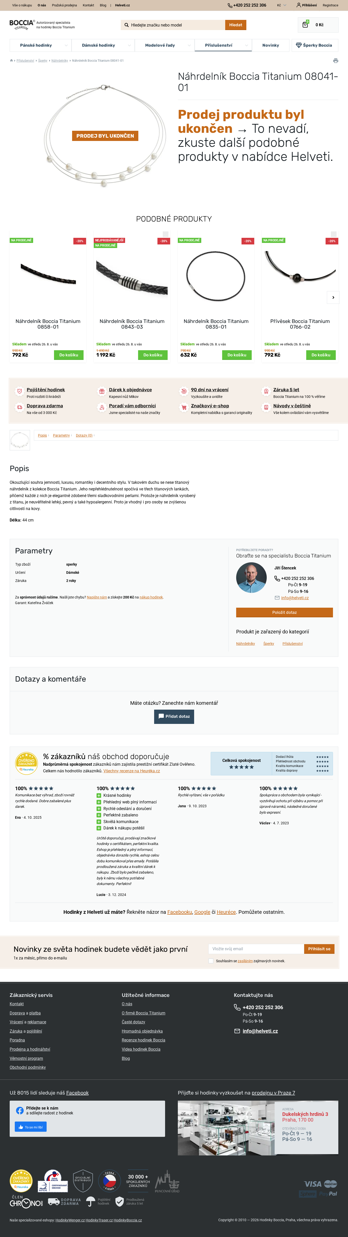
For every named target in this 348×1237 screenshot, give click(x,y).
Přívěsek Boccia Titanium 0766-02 (300, 324)
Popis (43, 435)
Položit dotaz (284, 612)
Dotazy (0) (85, 435)
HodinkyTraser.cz (99, 1220)
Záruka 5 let (286, 390)
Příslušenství (25, 60)
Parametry (62, 435)
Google (202, 912)
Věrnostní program (26, 1058)
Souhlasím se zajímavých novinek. (250, 961)
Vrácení (16, 1022)
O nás (127, 1003)
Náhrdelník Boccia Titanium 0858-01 (48, 324)
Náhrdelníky (59, 60)
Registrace (330, 5)
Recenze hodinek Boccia (143, 1040)
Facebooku (179, 912)
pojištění (34, 1031)
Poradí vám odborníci (132, 406)
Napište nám (97, 597)
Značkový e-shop (210, 406)
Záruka (16, 1031)
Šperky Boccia (317, 45)
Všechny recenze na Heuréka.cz (131, 771)
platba (35, 1013)
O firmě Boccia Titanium (143, 1013)
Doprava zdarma (45, 406)
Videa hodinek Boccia (141, 1049)
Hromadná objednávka (142, 1031)
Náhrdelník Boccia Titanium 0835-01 (216, 324)
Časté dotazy (133, 1022)
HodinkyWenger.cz (70, 1220)
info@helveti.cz (295, 597)
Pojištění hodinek (46, 390)
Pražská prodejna (64, 5)
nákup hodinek (151, 597)
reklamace (37, 1022)
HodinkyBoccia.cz (128, 1220)
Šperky (42, 60)
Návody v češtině (292, 406)
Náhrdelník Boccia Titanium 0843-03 (132, 324)
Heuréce (226, 912)
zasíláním (245, 961)
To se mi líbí (33, 1127)
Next (333, 297)
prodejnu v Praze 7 (273, 1093)
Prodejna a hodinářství (30, 1049)
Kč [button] (279, 5)
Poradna (17, 1040)
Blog (103, 5)
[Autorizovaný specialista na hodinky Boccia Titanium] (22, 25)
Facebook (77, 1093)
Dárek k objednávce (130, 390)
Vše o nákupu (22, 5)
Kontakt (88, 5)
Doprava (17, 1013)
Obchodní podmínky (28, 1067)
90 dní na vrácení (210, 390)
